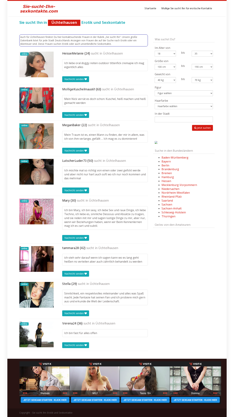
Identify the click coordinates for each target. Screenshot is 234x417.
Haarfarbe (161, 100)
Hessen (166, 181)
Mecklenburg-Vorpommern (179, 185)
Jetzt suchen (203, 127)
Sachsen (167, 204)
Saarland (167, 200)
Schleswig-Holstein (174, 212)
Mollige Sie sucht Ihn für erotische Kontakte (186, 8)
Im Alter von (162, 48)
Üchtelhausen (113, 54)
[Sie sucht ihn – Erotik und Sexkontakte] (39, 8)
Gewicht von (162, 74)
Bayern (166, 161)
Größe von (161, 61)
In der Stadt (162, 114)
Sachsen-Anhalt (172, 208)
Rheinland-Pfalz (172, 196)
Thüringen (168, 216)
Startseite (150, 8)
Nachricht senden (74, 79)
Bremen (167, 173)
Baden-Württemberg (175, 157)
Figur (158, 87)
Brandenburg (170, 169)
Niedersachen (170, 189)
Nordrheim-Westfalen (176, 193)
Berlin (165, 165)
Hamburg (168, 177)
